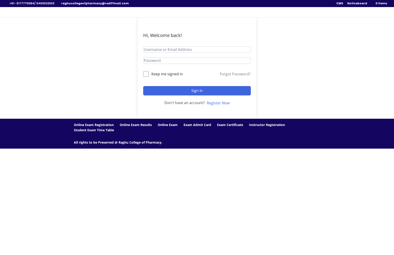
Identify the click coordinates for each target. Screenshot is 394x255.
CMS (339, 3)
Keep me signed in (167, 73)
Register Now (218, 102)
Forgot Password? (235, 73)
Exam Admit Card (197, 125)
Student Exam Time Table (94, 130)
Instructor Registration (267, 125)
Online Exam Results (136, 125)
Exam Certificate (230, 125)
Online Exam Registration (94, 125)
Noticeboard (357, 3)
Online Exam (168, 125)
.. (386, 12)
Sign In (197, 90)
